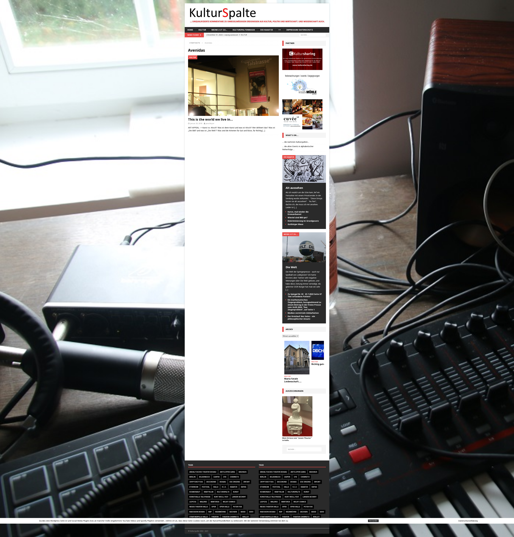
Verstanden (373, 521)
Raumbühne (220, 512)
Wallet (245, 517)
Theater (215, 517)
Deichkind (211, 482)
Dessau (223, 482)
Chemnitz (234, 477)
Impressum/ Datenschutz (299, 30)
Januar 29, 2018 (196, 123)
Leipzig (192, 502)
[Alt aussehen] (304, 181)
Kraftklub (208, 492)
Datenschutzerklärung (468, 520)
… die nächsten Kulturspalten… (295, 142)
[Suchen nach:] (312, 35)
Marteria (215, 502)
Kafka (243, 487)
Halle (215, 487)
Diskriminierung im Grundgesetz (303, 221)
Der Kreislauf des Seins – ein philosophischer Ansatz (301, 317)
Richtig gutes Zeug (294, 364)
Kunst (236, 492)
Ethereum (193, 487)
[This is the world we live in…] (233, 85)
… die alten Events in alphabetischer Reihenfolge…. (297, 148)
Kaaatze (233, 487)
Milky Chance (229, 502)
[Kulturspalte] (257, 25)
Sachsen (233, 512)
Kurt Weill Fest (221, 497)
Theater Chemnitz (230, 517)
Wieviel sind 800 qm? (298, 217)
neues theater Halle (198, 507)
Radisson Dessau (197, 512)
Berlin (192, 477)
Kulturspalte (223, 492)
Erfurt (246, 482)
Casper (216, 477)
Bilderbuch (204, 477)
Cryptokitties (196, 482)
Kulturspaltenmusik (244, 30)
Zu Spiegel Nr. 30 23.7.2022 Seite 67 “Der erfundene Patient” (305, 295)
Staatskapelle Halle (198, 517)
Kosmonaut (194, 492)
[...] (295, 207)
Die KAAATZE (266, 30)
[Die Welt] (304, 260)
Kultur (202, 30)
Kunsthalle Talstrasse (199, 497)
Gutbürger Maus (295, 224)
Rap (210, 512)
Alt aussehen (294, 188)
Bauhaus (242, 472)
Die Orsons (235, 482)
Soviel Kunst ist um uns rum (323, 365)
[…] (263, 130)
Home (190, 30)
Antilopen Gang (227, 472)
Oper (213, 507)
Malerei (203, 502)
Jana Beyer (210, 123)
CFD (224, 477)
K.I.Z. (224, 487)
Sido (251, 512)
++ (279, 30)
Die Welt (291, 267)
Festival (206, 487)
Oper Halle (224, 507)
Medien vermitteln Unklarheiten (303, 313)
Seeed (243, 512)
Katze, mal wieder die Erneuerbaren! (298, 212)
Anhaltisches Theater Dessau (202, 472)
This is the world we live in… (210, 119)
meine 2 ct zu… (219, 30)
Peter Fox (237, 507)
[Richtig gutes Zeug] (296, 350)
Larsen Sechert (239, 497)
